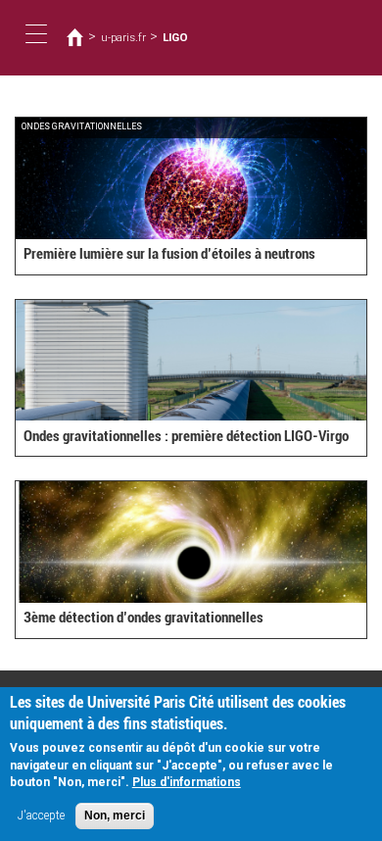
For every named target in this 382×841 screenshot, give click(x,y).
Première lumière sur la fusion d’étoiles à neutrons (169, 254)
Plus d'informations (186, 782)
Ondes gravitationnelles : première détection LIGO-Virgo (186, 436)
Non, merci (114, 815)
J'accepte (41, 815)
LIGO (175, 37)
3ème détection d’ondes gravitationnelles (143, 617)
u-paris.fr (123, 37)
